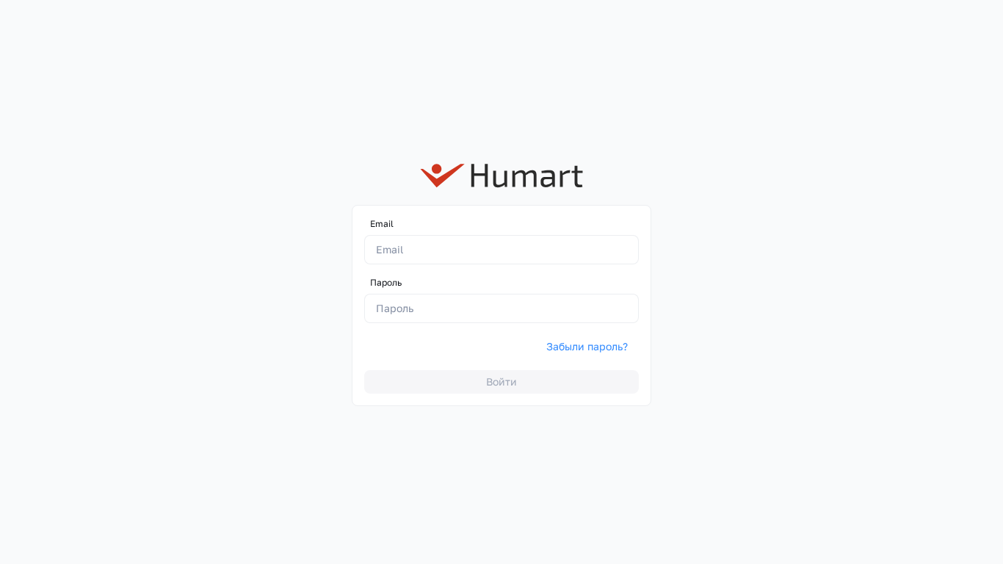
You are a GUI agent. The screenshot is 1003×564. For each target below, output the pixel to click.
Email (382, 223)
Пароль (386, 282)
